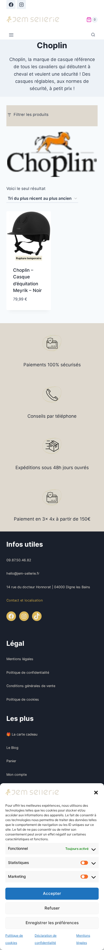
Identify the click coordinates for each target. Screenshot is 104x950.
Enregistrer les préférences (52, 922)
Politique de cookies (22, 699)
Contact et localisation (24, 600)
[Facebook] (10, 4)
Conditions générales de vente (30, 686)
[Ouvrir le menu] (11, 35)
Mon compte (16, 775)
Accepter (52, 893)
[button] (96, 792)
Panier (11, 761)
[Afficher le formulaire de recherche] (93, 34)
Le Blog (12, 748)
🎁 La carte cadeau (21, 734)
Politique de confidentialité (27, 673)
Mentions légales (19, 659)
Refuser (52, 908)
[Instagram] (21, 4)
